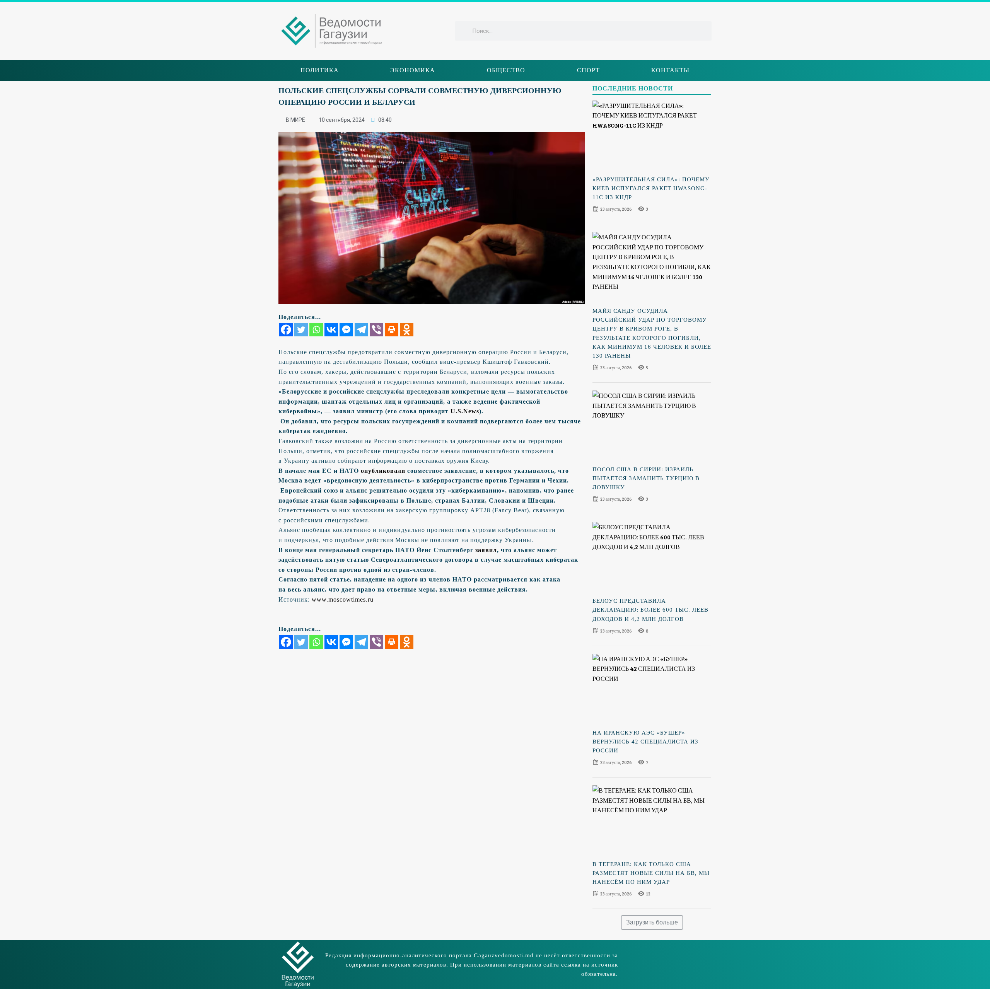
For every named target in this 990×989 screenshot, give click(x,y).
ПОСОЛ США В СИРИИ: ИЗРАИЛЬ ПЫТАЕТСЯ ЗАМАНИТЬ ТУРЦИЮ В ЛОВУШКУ (646, 478)
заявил (486, 550)
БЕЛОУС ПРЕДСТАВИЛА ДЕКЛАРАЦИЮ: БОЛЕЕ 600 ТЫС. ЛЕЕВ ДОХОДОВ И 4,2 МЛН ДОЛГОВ (650, 610)
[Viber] (376, 329)
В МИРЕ (295, 120)
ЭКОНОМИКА (412, 70)
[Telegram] (361, 329)
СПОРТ (588, 70)
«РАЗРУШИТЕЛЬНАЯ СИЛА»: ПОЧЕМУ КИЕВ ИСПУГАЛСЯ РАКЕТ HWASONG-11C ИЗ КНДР (651, 188)
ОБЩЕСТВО (506, 70)
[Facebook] (286, 329)
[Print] (391, 329)
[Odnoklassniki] (406, 329)
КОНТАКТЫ (670, 70)
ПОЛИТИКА (319, 70)
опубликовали (383, 470)
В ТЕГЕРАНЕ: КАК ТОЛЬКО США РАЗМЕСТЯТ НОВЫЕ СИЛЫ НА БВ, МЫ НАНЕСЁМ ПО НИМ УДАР (651, 873)
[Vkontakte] (331, 329)
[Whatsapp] (316, 329)
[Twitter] (301, 329)
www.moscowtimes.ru (343, 599)
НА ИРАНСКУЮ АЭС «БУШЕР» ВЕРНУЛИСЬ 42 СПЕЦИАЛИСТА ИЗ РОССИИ (645, 742)
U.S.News (465, 411)
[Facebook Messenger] (346, 329)
